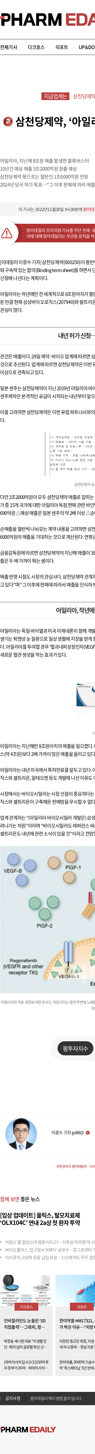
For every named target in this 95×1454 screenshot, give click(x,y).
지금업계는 (55, 96)
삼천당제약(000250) (61, 262)
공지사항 (12, 1398)
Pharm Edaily (28, 1430)
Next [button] (32, 1401)
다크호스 (36, 47)
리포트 (61, 47)
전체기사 (8, 47)
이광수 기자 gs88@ (67, 1132)
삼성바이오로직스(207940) (48, 302)
